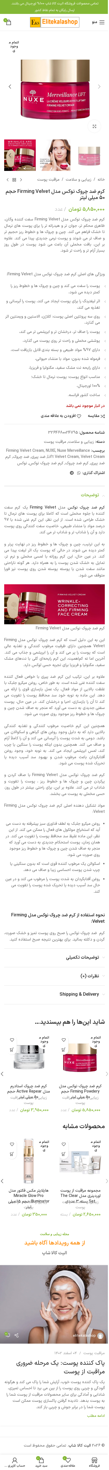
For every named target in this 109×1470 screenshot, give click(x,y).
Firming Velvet (43, 508)
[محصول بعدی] (7, 179)
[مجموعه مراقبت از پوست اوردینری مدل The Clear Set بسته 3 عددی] (80, 1161)
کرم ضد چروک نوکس (46, 463)
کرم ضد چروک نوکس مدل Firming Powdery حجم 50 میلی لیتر (80, 1091)
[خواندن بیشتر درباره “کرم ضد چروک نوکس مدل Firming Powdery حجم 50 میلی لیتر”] (63, 1050)
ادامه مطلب (96, 1416)
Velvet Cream (93, 457)
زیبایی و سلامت (78, 180)
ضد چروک (21, 457)
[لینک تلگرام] (71, 473)
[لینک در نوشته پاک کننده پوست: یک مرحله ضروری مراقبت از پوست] (54, 1304)
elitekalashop (84, 1336)
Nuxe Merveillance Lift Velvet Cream (69, 454)
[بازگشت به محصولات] (14, 179)
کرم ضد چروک (77, 463)
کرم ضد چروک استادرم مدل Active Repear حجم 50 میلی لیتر (28, 1091)
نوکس (22, 463)
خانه (101, 180)
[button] (99, 86)
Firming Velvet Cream (25, 451)
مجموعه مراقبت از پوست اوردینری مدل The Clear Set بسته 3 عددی (80, 1196)
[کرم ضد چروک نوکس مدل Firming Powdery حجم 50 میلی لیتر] (80, 1056)
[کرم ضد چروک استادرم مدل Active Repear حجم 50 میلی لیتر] (28, 1056)
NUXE (50, 451)
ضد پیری (38, 457)
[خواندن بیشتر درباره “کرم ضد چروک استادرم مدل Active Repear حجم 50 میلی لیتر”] (12, 1050)
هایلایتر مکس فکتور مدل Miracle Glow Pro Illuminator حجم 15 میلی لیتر (28, 1199)
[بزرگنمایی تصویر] (94, 126)
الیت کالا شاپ (79, 1446)
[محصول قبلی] (21, 179)
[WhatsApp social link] (78, 473)
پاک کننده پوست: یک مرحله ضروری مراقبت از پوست (60, 1367)
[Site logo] (55, 22)
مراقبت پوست (48, 180)
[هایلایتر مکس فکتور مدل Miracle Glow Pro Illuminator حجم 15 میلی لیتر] (28, 1161)
